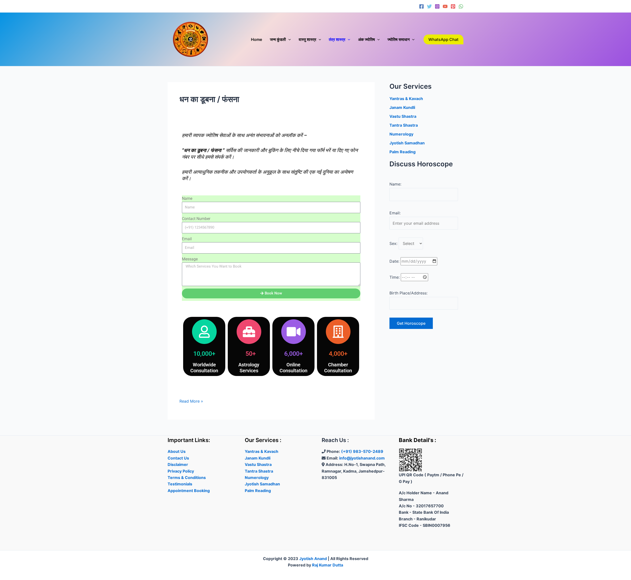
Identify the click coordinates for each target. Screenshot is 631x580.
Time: (394, 277)
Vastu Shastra (402, 116)
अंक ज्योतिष (366, 39)
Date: (394, 261)
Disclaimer (178, 464)
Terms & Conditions (187, 477)
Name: (395, 184)
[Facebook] (421, 6)
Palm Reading (402, 151)
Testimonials (180, 483)
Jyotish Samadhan (407, 142)
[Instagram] (437, 6)
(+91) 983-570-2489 (362, 451)
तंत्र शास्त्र (337, 39)
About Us (177, 451)
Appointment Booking (189, 490)
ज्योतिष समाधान (398, 39)
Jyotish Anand (313, 558)
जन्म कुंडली (278, 39)
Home (256, 39)
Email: (395, 212)
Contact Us (178, 458)
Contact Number (196, 218)
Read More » (191, 401)
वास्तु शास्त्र (307, 39)
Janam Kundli (402, 107)
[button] (288, 39)
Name (187, 198)
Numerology (401, 134)
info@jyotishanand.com (362, 458)
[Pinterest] (453, 6)
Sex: (393, 243)
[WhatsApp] (460, 6)
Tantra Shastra (403, 125)
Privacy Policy (181, 471)
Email (187, 239)
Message (190, 259)
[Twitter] (429, 6)
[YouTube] (445, 6)
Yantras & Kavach (406, 98)
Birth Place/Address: (408, 292)
